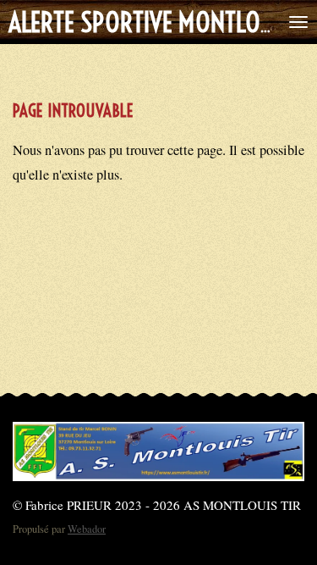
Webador (87, 529)
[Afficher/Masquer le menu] (298, 22)
